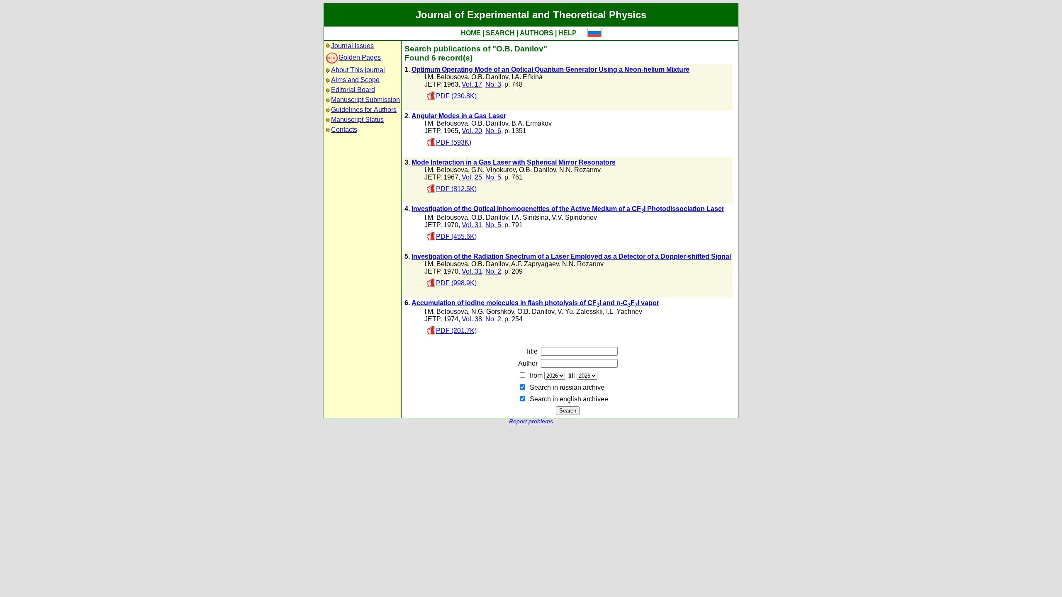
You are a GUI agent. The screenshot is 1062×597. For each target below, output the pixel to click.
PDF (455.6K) (456, 236)
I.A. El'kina (527, 76)
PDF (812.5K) (456, 188)
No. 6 (493, 130)
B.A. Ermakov (532, 123)
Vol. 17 (472, 84)
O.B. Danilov (489, 76)
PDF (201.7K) (456, 330)
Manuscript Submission (365, 99)
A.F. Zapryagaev (535, 263)
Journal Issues (352, 45)
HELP (567, 32)
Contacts (344, 129)
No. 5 (493, 177)
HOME (471, 32)
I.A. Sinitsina (530, 217)
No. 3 (493, 84)
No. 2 (493, 271)
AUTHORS (536, 32)
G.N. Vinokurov (493, 169)
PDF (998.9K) (456, 282)
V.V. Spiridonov (574, 217)
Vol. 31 (472, 224)
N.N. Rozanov (580, 169)
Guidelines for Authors (364, 109)
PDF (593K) (453, 142)
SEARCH (500, 32)
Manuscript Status (357, 119)
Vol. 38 (472, 319)
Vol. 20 (472, 130)
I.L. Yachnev (624, 311)
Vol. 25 (472, 177)
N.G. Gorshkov (492, 311)
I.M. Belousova (446, 76)
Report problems (531, 421)
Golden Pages (360, 57)
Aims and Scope (355, 79)
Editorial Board (353, 89)
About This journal (358, 69)
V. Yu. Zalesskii (580, 311)
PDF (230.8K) (456, 96)
